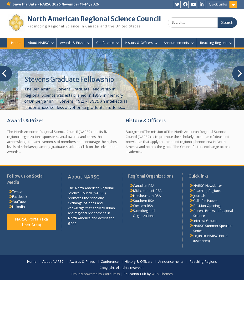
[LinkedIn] (201, 4)
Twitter (17, 191)
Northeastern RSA (147, 195)
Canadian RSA (143, 185)
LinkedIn (18, 206)
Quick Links (218, 4)
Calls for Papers (205, 200)
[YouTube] (193, 4)
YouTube (19, 201)
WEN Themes (162, 274)
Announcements (176, 42)
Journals (199, 195)
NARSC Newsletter (207, 185)
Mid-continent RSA (147, 190)
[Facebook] (185, 4)
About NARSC (38, 42)
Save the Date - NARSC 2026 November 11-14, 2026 (56, 4)
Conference (105, 42)
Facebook (19, 196)
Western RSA (143, 205)
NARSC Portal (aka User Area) (31, 221)
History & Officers (139, 42)
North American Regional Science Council (94, 19)
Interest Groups (205, 220)
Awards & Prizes (72, 42)
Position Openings (207, 205)
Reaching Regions (213, 42)
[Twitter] (177, 4)
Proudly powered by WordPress (95, 274)
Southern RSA (143, 200)
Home (15, 42)
